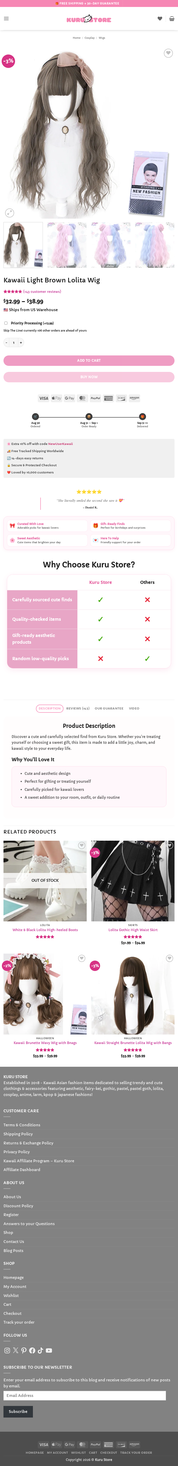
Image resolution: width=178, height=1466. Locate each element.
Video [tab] (134, 708)
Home (76, 37)
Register (11, 1214)
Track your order (19, 1322)
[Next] (165, 133)
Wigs (102, 37)
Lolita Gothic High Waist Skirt (133, 930)
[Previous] (13, 133)
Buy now (89, 377)
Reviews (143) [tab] (77, 708)
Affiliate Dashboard (21, 1169)
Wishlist (11, 1295)
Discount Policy (18, 1206)
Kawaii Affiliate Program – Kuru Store (38, 1161)
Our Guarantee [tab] (109, 708)
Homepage (13, 1277)
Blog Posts (13, 1250)
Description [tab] (50, 708)
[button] (6, 18)
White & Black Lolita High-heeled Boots (45, 930)
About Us (12, 1197)
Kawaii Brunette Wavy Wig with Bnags (45, 1043)
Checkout (12, 1313)
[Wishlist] (160, 18)
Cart (7, 1304)
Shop (8, 1232)
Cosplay (90, 37)
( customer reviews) (42, 292)
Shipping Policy (18, 1134)
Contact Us (13, 1241)
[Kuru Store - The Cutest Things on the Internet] (89, 18)
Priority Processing (32, 323)
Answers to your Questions (29, 1223)
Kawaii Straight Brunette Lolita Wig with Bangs (133, 1043)
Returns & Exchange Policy (28, 1143)
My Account (14, 1286)
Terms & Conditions (21, 1125)
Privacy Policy (16, 1152)
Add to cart (89, 360)
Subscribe (18, 1411)
